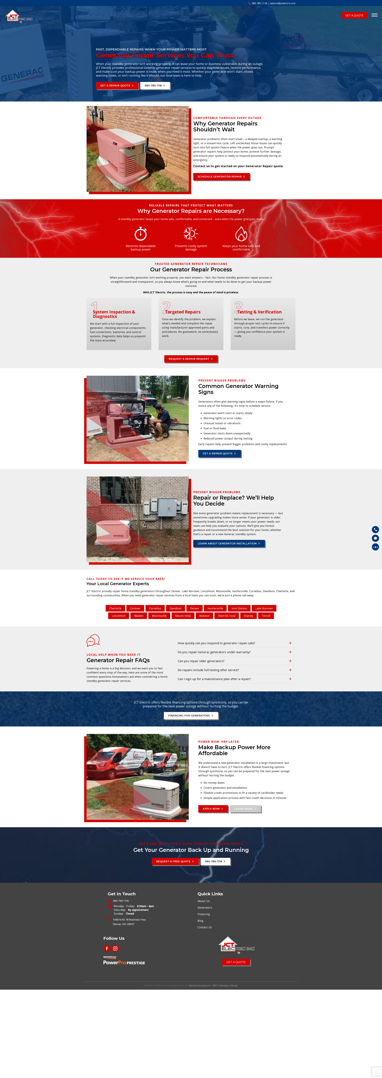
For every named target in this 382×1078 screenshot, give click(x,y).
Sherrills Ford (226, 615)
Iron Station (239, 607)
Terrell (266, 615)
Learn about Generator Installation (222, 542)
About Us (204, 898)
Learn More (239, 807)
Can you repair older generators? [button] (200, 660)
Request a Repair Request (189, 358)
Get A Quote (359, 15)
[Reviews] (375, 546)
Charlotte (115, 607)
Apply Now (210, 807)
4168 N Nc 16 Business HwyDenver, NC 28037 (129, 919)
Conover (135, 607)
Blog (200, 918)
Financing (204, 912)
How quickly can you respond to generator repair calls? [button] (215, 642)
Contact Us (205, 925)
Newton (204, 615)
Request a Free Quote (175, 859)
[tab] (235, 642)
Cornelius (155, 607)
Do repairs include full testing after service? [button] (207, 669)
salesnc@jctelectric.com (282, 3)
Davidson (175, 607)
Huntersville (215, 607)
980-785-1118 (259, 3)
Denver (194, 607)
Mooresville (159, 615)
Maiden (138, 615)
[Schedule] (375, 538)
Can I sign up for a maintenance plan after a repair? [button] (213, 678)
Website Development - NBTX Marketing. (209, 982)
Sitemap (234, 982)
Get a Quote (236, 959)
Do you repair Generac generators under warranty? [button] (212, 651)
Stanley (248, 615)
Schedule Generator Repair (216, 176)
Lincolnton (118, 615)
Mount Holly (183, 615)
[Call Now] (375, 529)
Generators (205, 905)
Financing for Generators (189, 714)
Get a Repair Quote (113, 85)
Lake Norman (264, 607)
